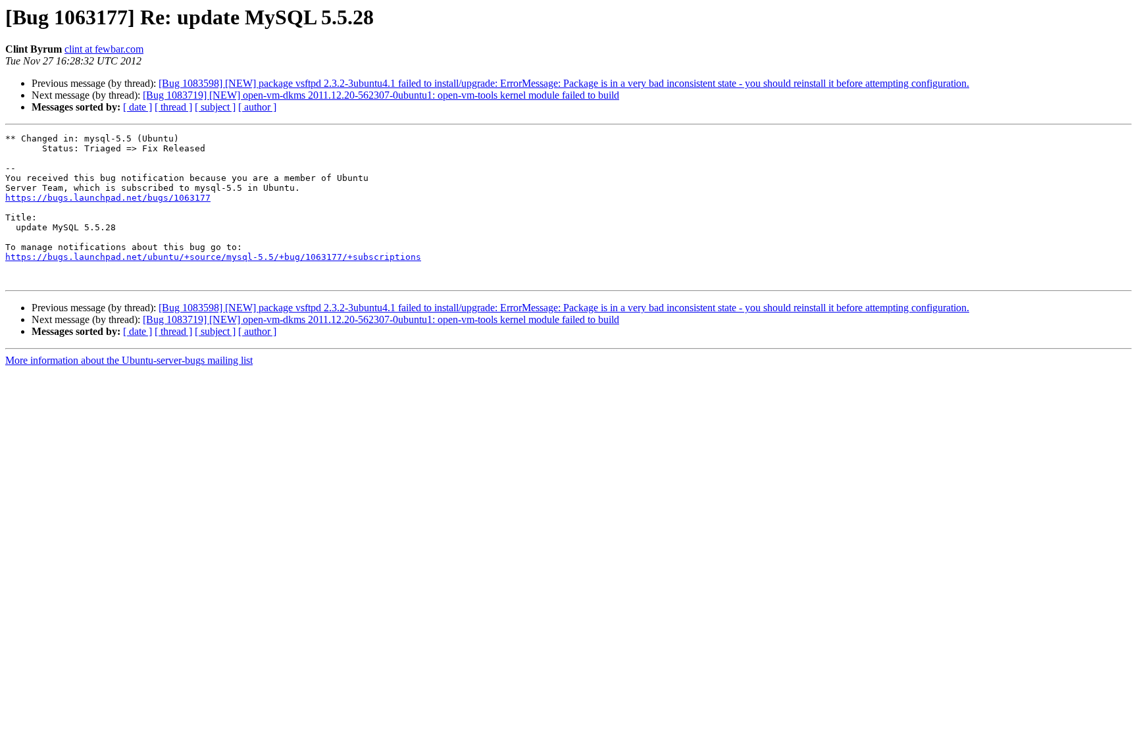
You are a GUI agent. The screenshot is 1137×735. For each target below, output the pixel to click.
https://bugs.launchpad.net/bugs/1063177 (108, 198)
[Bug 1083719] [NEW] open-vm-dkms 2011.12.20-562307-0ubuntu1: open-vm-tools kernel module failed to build (381, 95)
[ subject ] (215, 107)
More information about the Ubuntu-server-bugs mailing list (129, 360)
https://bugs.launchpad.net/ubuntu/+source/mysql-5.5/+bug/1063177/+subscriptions (213, 257)
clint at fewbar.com (103, 49)
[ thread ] (173, 107)
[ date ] (137, 107)
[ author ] (257, 107)
